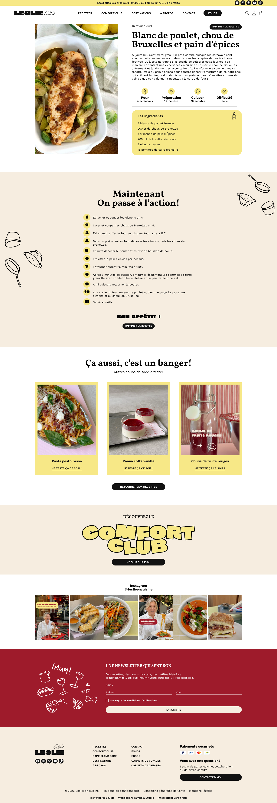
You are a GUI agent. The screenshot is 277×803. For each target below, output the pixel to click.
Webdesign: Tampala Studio (136, 797)
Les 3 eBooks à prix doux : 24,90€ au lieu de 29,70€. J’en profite (138, 2)
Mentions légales (200, 790)
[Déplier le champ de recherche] (247, 13)
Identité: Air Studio (102, 797)
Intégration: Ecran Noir (172, 797)
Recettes (85, 13)
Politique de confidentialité (121, 790)
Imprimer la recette (225, 26)
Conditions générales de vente (164, 790)
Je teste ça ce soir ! (67, 468)
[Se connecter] (254, 13)
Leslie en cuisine (87, 790)
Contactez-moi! (211, 777)
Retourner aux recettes (138, 486)
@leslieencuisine (138, 589)
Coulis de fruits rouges (210, 461)
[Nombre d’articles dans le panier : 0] (260, 13)
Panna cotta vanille (138, 461)
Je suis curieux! (138, 562)
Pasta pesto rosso (67, 461)
